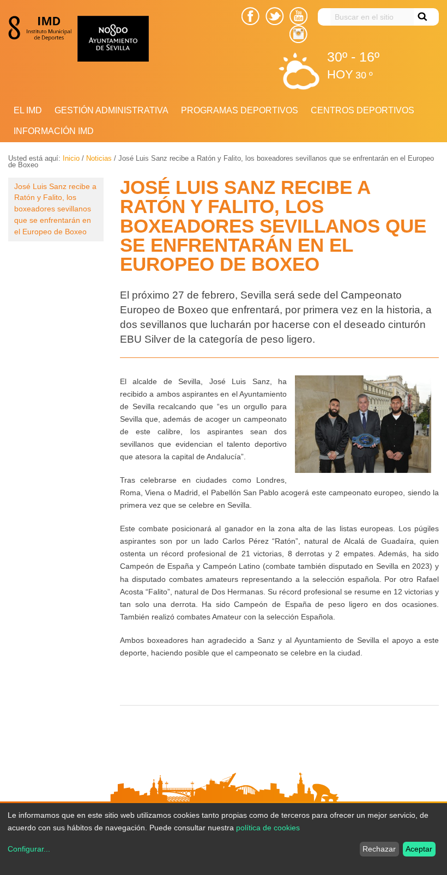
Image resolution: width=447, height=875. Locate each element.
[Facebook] (250, 16)
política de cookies (268, 827)
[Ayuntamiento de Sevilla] (146, 39)
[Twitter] (275, 16)
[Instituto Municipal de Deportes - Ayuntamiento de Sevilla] (42, 28)
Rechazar (379, 848)
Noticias (99, 158)
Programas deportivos (239, 110)
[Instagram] (298, 34)
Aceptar (419, 848)
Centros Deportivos (362, 110)
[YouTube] (298, 16)
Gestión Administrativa (111, 110)
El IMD (28, 110)
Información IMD (54, 131)
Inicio (71, 158)
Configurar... (29, 849)
